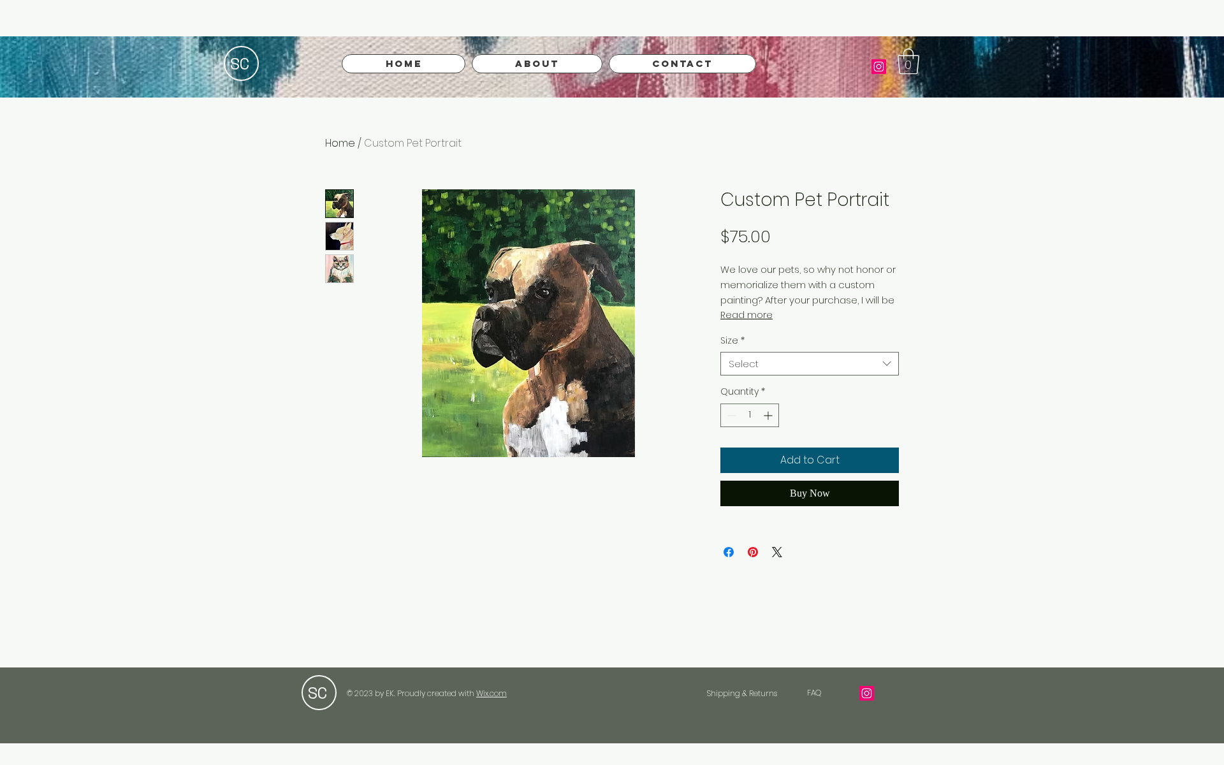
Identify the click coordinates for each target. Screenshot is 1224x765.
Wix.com (491, 693)
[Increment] (769, 415)
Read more (746, 315)
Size (732, 340)
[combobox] (809, 364)
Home (340, 143)
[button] (908, 61)
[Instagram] (878, 66)
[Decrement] (730, 415)
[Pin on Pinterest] (753, 552)
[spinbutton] (749, 415)
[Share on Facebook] (728, 552)
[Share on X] (777, 552)
